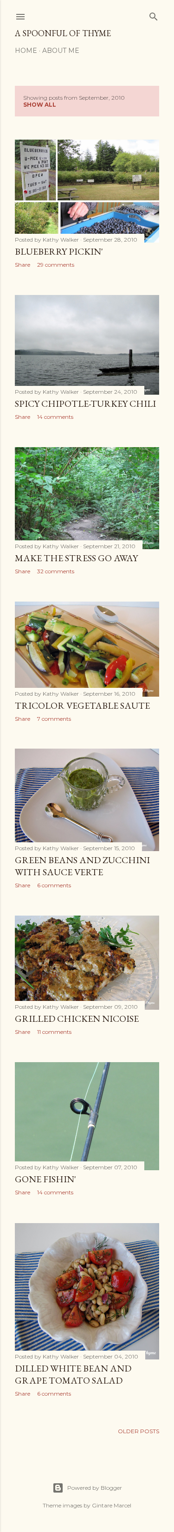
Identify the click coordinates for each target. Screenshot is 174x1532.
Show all (39, 104)
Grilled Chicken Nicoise (77, 1019)
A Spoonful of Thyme (63, 33)
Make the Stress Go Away (76, 558)
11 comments (54, 1031)
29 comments (55, 264)
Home (26, 50)
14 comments (55, 416)
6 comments (54, 885)
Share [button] (22, 264)
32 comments (55, 571)
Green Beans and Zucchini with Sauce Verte (82, 866)
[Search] (153, 15)
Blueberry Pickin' (59, 251)
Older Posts (138, 1431)
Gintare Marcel (111, 1505)
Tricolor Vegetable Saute (82, 705)
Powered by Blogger (94, 1487)
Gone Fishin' (45, 1179)
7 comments (54, 718)
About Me (60, 50)
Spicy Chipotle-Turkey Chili (85, 403)
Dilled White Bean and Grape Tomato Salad (73, 1374)
